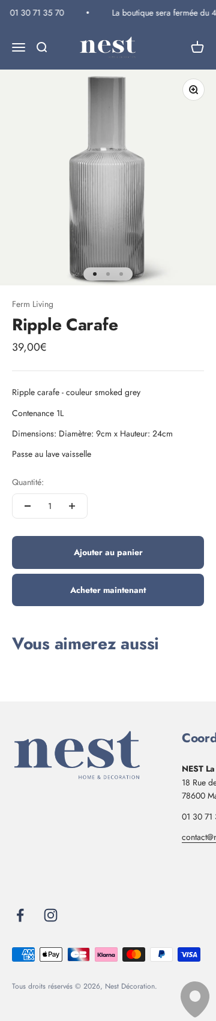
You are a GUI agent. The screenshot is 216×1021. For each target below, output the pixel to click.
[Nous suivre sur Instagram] (51, 915)
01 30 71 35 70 (36, 13)
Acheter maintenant (108, 590)
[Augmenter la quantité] (72, 506)
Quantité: (28, 482)
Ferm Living (32, 304)
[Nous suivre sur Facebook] (20, 915)
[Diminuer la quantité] (28, 506)
